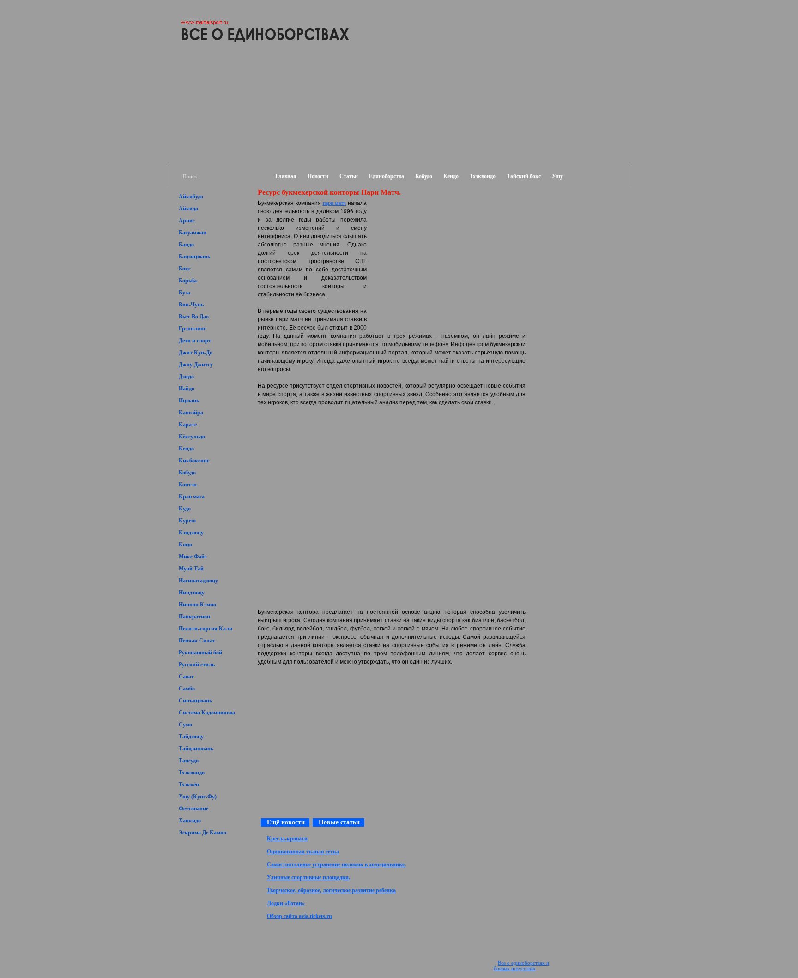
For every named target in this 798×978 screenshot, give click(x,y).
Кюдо (185, 544)
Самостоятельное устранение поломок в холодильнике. (336, 864)
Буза (184, 292)
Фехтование (193, 808)
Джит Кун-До (195, 352)
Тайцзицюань (196, 748)
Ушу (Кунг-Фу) (198, 796)
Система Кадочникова (207, 712)
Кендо (451, 176)
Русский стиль (197, 664)
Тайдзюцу (191, 736)
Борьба (188, 280)
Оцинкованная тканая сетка (303, 851)
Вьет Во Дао (194, 316)
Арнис (187, 220)
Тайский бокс (524, 176)
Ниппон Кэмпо (197, 604)
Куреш (187, 520)
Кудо (185, 508)
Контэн (188, 484)
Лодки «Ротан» (286, 903)
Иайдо (186, 388)
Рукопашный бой (200, 652)
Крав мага (192, 496)
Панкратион (194, 616)
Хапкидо (190, 820)
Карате (188, 424)
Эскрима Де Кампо (202, 832)
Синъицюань (195, 700)
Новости (318, 176)
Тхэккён (189, 784)
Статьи (348, 176)
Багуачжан (192, 232)
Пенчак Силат (197, 640)
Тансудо (189, 760)
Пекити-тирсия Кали (205, 628)
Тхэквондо (483, 176)
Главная (285, 176)
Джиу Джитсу (196, 364)
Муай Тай (191, 568)
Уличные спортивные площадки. (308, 877)
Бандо (186, 244)
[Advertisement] (577, 207)
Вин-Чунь (191, 304)
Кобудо (423, 176)
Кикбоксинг (194, 460)
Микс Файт (193, 556)
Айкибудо (191, 196)
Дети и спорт (195, 340)
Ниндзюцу (192, 592)
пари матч (334, 203)
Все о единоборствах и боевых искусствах (521, 965)
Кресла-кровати (287, 838)
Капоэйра (191, 412)
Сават (186, 676)
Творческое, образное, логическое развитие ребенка (331, 890)
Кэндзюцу (191, 532)
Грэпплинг (192, 328)
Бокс (185, 268)
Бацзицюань (194, 256)
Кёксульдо (192, 436)
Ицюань (189, 400)
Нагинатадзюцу (198, 580)
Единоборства (386, 176)
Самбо (187, 688)
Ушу (557, 176)
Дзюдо (186, 376)
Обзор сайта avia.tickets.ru (299, 916)
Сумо (185, 724)
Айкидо (188, 208)
